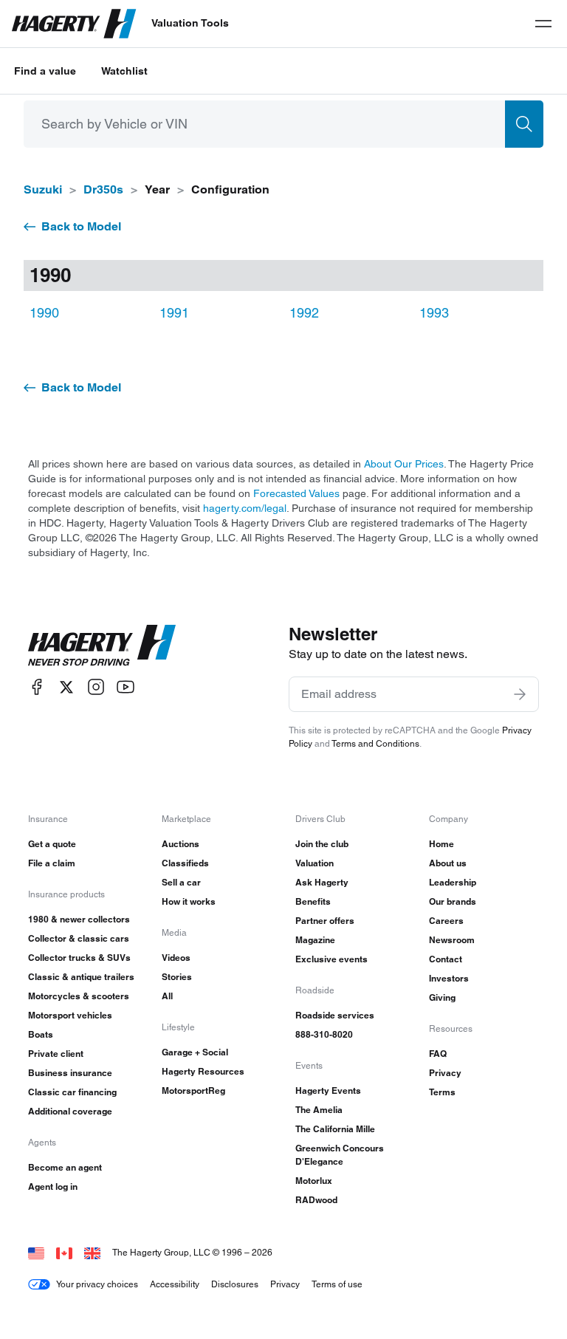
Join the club (321, 844)
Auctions (180, 844)
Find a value (45, 71)
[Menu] (543, 23)
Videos (176, 957)
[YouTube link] (125, 687)
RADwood (316, 1200)
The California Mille (335, 1129)
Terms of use (337, 1284)
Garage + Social (195, 1052)
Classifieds (185, 863)
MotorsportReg (193, 1090)
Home (441, 844)
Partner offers (324, 920)
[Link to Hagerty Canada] (64, 1252)
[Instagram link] (96, 687)
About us (448, 863)
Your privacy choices (97, 1284)
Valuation (314, 863)
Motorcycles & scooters (78, 996)
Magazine (315, 940)
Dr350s (103, 189)
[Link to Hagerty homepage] (102, 645)
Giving (442, 997)
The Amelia (319, 1109)
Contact (445, 959)
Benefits (313, 901)
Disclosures (234, 1284)
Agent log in (53, 1186)
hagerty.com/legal (244, 508)
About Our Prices (404, 464)
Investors (449, 978)
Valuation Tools (190, 23)
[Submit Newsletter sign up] (520, 694)
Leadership (452, 882)
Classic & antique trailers (81, 977)
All (167, 996)
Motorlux (313, 1180)
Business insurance (70, 1073)
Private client (55, 1053)
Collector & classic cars (78, 938)
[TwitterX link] (66, 687)
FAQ (438, 1053)
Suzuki (43, 189)
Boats (40, 1034)
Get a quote (52, 844)
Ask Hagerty (321, 882)
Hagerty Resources (203, 1071)
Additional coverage (70, 1111)
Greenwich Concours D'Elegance (339, 1154)
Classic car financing (72, 1092)
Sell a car (181, 882)
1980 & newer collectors (79, 919)
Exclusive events (331, 959)
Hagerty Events (328, 1090)
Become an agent (65, 1167)
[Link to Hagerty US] (36, 1252)
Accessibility (174, 1284)
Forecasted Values (296, 493)
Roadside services (334, 1015)
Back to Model (81, 226)
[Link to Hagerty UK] (92, 1252)
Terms (442, 1092)
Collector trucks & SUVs (79, 957)
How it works (189, 901)
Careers (446, 920)
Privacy (445, 1073)
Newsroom (452, 940)
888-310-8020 (324, 1034)
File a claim (51, 863)
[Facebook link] (37, 687)
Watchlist (124, 71)
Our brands (452, 901)
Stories (177, 977)
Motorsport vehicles (70, 1015)
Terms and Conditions (375, 743)
